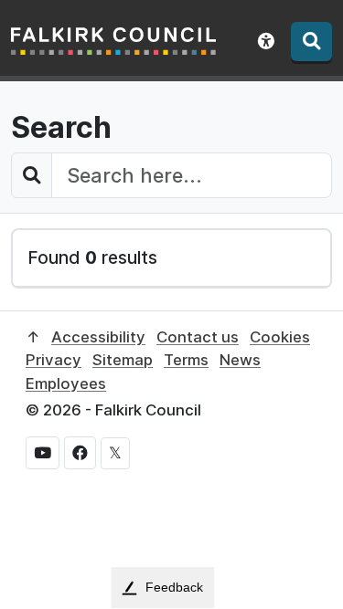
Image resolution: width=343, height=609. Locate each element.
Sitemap (122, 360)
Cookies (280, 337)
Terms (186, 360)
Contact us (197, 337)
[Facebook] (80, 452)
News (240, 360)
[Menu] (311, 41)
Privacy (53, 360)
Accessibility (98, 337)
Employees (66, 383)
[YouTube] (42, 452)
